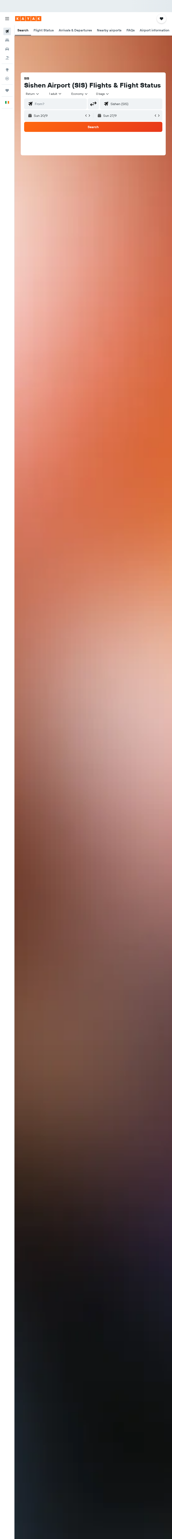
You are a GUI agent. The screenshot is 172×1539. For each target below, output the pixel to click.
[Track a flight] (7, 78)
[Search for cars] (7, 49)
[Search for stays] (7, 40)
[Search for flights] (7, 31)
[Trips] (7, 90)
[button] (7, 18)
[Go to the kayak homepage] (28, 18)
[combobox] (80, 94)
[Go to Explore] (7, 70)
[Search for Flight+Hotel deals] (7, 58)
